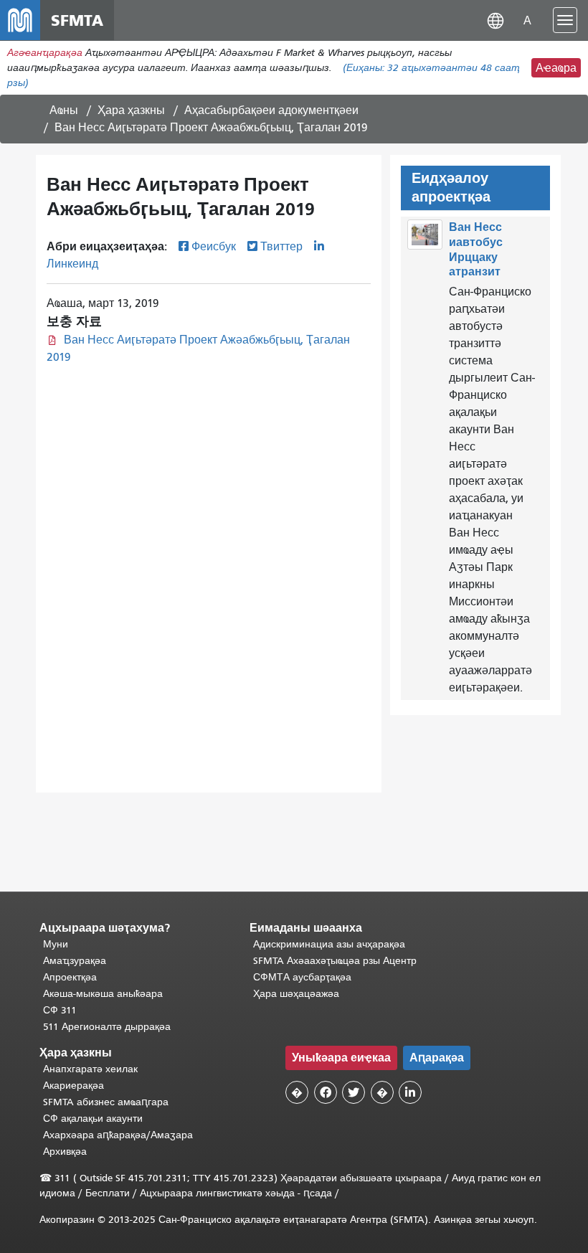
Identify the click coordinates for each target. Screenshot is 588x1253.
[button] (495, 20)
